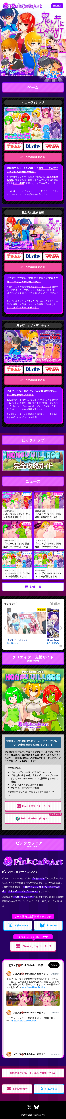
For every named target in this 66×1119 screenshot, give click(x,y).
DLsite (54, 604)
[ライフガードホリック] (26, 623)
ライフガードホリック (17, 639)
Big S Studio (12, 643)
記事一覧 (35, 587)
